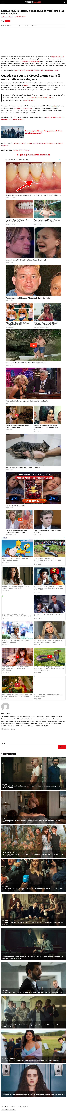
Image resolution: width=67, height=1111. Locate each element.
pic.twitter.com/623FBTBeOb (40, 97)
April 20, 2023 (29, 100)
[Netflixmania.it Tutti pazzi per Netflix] (33, 2)
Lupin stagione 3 (57, 56)
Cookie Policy (5, 1109)
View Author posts (8, 729)
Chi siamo (5, 1106)
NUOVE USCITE (20, 17)
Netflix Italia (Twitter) (21, 150)
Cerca (3, 743)
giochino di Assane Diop (23, 108)
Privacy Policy (13, 1109)
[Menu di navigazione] (3, 2)
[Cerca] (64, 2)
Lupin (8, 21)
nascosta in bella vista (30, 61)
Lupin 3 (54, 106)
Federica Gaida (8, 17)
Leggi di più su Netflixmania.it (33, 154)
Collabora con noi (22, 1106)
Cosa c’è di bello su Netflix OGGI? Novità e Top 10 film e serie (36, 70)
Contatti (12, 1106)
